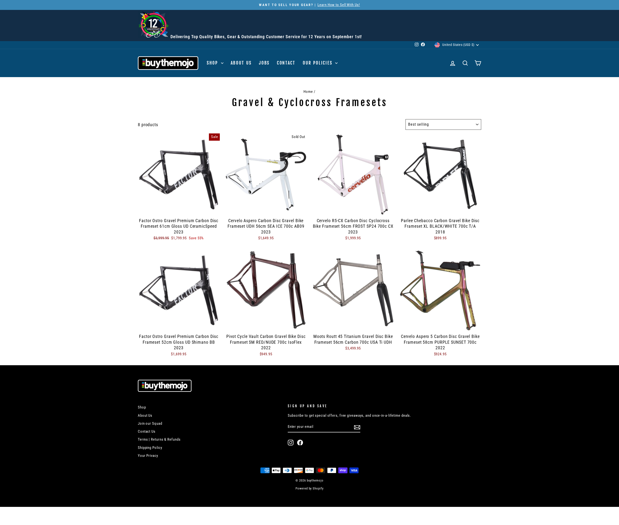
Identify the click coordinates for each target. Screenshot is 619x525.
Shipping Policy (150, 447)
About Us (241, 63)
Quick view (178, 209)
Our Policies (318, 63)
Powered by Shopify (309, 488)
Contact (286, 63)
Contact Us (146, 431)
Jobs (264, 63)
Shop (213, 63)
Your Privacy (148, 455)
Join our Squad (150, 423)
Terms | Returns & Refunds (159, 439)
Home (308, 91)
